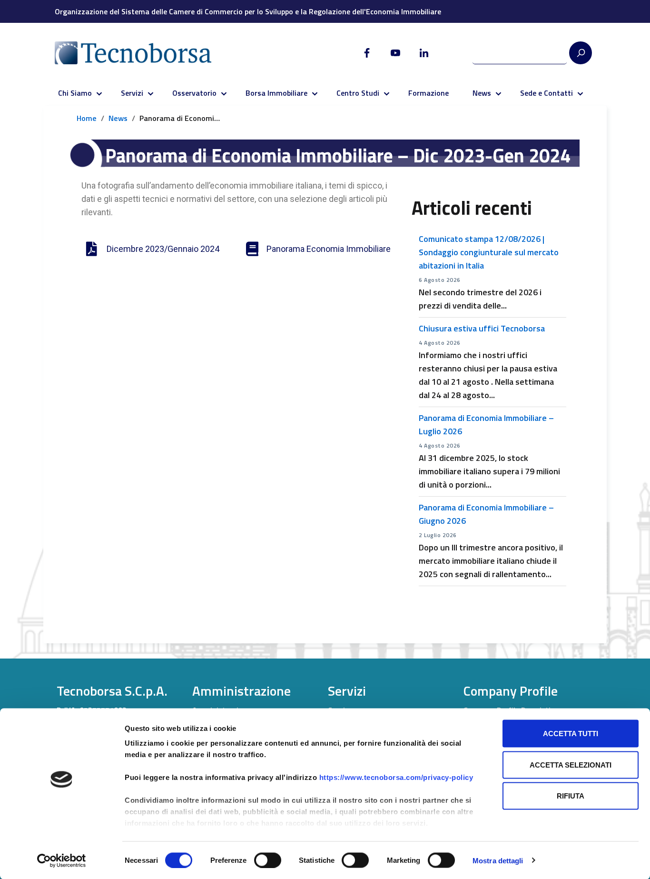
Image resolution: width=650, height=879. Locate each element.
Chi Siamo (75, 93)
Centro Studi (357, 93)
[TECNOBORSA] (142, 52)
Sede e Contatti (546, 93)
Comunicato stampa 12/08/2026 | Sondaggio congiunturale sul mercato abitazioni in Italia (489, 252)
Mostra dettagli (498, 860)
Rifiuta (570, 796)
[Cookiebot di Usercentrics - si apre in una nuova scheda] (61, 860)
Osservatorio (194, 93)
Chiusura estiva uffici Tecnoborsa (482, 328)
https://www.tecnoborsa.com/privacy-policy (396, 777)
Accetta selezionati (570, 764)
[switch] (267, 860)
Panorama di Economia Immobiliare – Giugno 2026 (486, 514)
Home (87, 118)
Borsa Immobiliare (276, 93)
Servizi (132, 93)
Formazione (428, 93)
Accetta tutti (570, 733)
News (482, 93)
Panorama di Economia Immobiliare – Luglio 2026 (486, 424)
